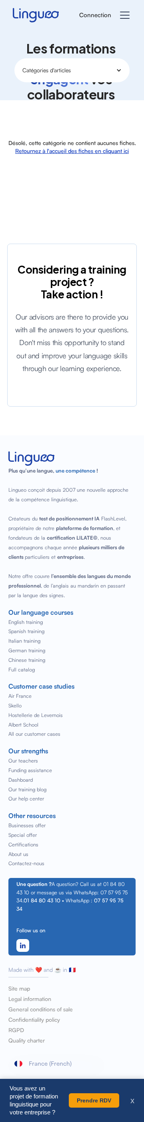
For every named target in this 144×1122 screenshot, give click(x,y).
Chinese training (26, 660)
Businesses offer (27, 825)
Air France (20, 696)
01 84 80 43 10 (42, 900)
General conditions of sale (40, 1009)
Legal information (29, 999)
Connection (95, 15)
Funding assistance (30, 770)
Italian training (24, 640)
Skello (15, 705)
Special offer (22, 835)
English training (25, 622)
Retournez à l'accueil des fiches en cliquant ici (72, 150)
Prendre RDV (94, 1100)
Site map (19, 988)
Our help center (26, 798)
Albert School (23, 724)
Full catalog (21, 669)
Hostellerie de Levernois (35, 715)
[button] (123, 15)
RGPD (16, 1030)
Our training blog (27, 789)
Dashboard (20, 779)
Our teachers (23, 760)
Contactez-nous (26, 863)
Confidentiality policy (34, 1020)
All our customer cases (34, 734)
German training (26, 650)
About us (18, 854)
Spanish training (26, 631)
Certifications (23, 844)
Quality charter (26, 1040)
